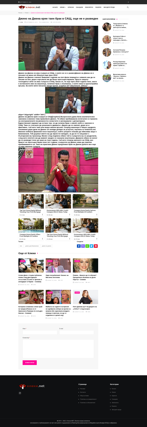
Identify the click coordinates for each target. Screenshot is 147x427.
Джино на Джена (46, 246)
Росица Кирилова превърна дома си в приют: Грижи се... (120, 63)
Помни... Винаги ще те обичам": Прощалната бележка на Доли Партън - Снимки (85, 277)
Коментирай (29, 362)
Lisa (21, 22)
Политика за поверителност (88, 399)
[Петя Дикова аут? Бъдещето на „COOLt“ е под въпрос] (85, 297)
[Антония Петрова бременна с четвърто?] (107, 52)
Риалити (98, 7)
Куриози (71, 7)
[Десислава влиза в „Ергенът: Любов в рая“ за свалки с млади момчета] (107, 77)
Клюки (62, 7)
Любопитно (89, 7)
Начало (55, 7)
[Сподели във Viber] (83, 246)
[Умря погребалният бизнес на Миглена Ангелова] (58, 265)
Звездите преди (109, 7)
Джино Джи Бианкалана (32, 246)
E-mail (61, 328)
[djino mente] (69, 101)
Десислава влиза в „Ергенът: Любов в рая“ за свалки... (119, 76)
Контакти (83, 392)
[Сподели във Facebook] (79, 246)
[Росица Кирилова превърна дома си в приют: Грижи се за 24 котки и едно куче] (107, 65)
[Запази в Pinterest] (96, 246)
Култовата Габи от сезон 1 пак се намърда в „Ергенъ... (120, 38)
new (21, 246)
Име (24, 328)
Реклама (82, 388)
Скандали (79, 7)
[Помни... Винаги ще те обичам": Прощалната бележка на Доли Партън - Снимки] (85, 265)
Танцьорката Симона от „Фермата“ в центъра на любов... (120, 25)
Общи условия (84, 395)
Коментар (26, 338)
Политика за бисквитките (87, 402)
